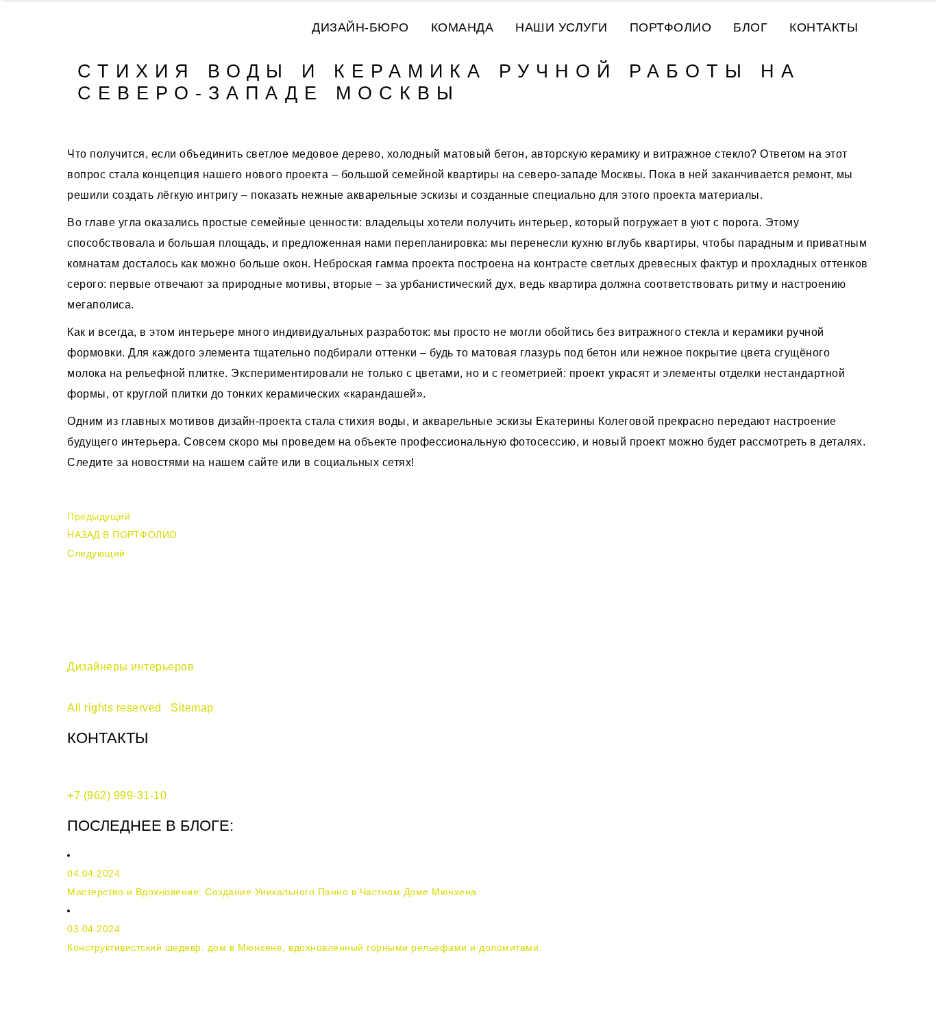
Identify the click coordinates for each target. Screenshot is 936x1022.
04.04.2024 (93, 873)
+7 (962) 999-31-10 (117, 795)
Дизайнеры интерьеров (130, 666)
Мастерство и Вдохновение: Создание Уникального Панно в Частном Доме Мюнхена (272, 891)
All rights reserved (114, 708)
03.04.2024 (93, 928)
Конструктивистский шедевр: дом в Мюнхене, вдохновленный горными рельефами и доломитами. (304, 947)
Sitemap (192, 708)
